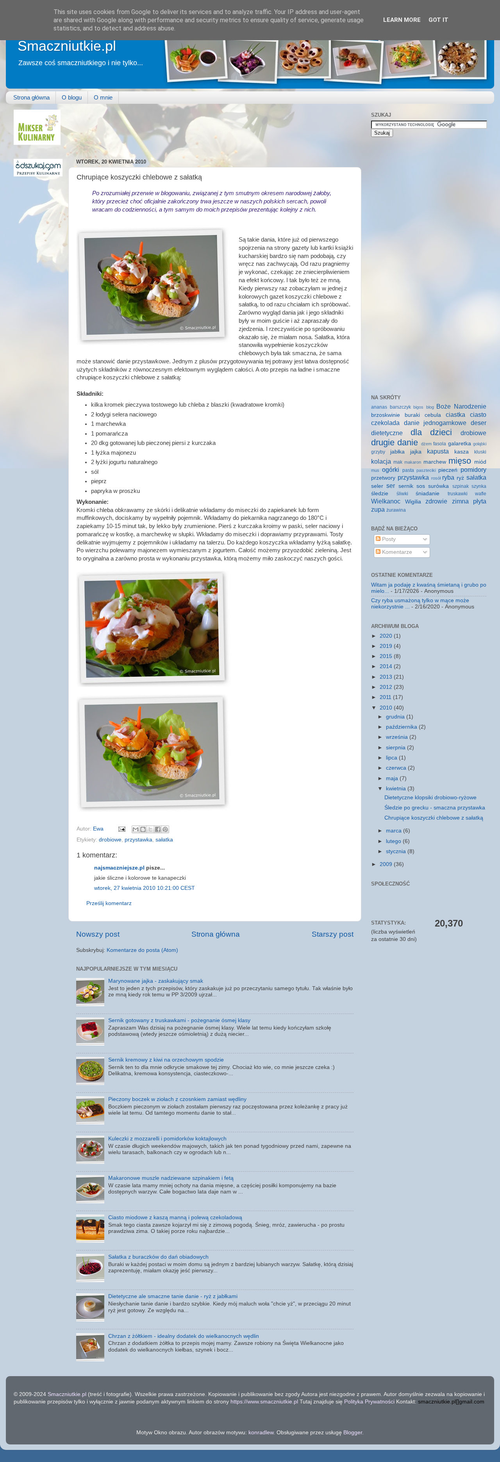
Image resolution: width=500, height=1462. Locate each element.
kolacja (381, 461)
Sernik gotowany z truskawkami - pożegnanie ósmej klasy (179, 1020)
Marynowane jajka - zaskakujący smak (155, 981)
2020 (387, 636)
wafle (480, 493)
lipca (392, 758)
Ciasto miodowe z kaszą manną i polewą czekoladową (175, 1217)
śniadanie (427, 493)
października (402, 727)
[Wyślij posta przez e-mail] (121, 829)
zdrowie (436, 501)
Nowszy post (98, 934)
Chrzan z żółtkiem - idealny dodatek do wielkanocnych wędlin (183, 1336)
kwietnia (396, 788)
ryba (448, 477)
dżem (426, 443)
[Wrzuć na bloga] (143, 829)
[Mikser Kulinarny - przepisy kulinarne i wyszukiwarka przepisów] (37, 143)
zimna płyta (469, 501)
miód (480, 462)
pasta (408, 470)
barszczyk (400, 407)
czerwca (397, 768)
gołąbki (479, 443)
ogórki (390, 469)
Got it (438, 19)
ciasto (478, 414)
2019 (387, 646)
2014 (387, 666)
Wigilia (413, 502)
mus (375, 470)
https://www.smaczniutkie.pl (264, 1402)
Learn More (402, 19)
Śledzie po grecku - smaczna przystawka (434, 808)
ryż (460, 478)
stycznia (396, 851)
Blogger (352, 1432)
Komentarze (396, 552)
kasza (461, 452)
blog (430, 407)
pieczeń (447, 470)
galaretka (459, 443)
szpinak (460, 486)
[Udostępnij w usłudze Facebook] (158, 829)
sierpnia (396, 748)
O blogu (72, 97)
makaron (412, 462)
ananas (379, 407)
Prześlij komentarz (109, 903)
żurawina (396, 510)
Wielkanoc (385, 501)
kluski (480, 452)
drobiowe (110, 840)
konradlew (260, 1432)
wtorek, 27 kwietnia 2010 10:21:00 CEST (144, 888)
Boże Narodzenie (461, 406)
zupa (378, 509)
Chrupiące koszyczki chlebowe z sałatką (433, 818)
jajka (415, 452)
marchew (434, 462)
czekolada (385, 422)
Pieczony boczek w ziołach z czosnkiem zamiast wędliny (177, 1099)
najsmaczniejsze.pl (119, 868)
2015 (387, 656)
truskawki (458, 493)
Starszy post (333, 934)
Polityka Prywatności (369, 1402)
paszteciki (426, 470)
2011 (386, 697)
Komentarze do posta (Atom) (142, 950)
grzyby (378, 452)
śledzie (379, 493)
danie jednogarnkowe (435, 422)
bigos (418, 407)
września (397, 737)
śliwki (402, 493)
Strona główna (31, 97)
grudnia (396, 717)
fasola (439, 443)
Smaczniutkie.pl (67, 46)
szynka (478, 486)
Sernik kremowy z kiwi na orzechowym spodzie (166, 1060)
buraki (412, 415)
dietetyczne (387, 432)
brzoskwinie (385, 415)
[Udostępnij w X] (150, 829)
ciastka (455, 414)
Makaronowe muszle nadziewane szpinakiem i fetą (171, 1178)
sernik (405, 486)
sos (420, 486)
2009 (387, 864)
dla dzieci (431, 432)
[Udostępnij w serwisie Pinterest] (165, 829)
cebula (433, 415)
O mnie (103, 97)
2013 (387, 677)
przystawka (138, 840)
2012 (387, 687)
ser (390, 485)
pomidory (473, 469)
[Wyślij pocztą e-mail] (135, 829)
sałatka (164, 840)
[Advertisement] (218, 127)
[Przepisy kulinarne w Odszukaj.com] (38, 175)
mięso (459, 461)
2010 (387, 708)
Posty (388, 539)
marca (394, 831)
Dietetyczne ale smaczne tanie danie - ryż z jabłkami (173, 1296)
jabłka (397, 452)
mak (397, 462)
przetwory (383, 478)
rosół (436, 478)
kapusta (438, 451)
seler (377, 486)
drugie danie (394, 442)
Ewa (99, 829)
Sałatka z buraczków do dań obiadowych (158, 1257)
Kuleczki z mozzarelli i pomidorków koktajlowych (167, 1139)
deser (478, 422)
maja (393, 778)
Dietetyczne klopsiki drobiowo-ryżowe (430, 797)
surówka (438, 486)
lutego (394, 841)
